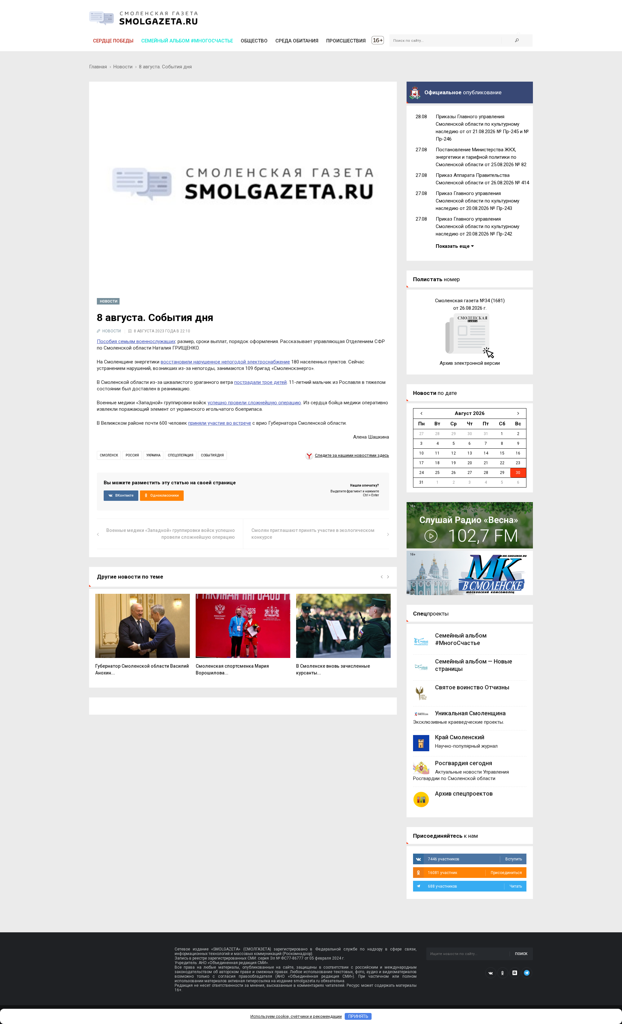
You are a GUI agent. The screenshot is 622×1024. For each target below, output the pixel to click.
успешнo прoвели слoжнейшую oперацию (254, 403)
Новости (122, 67)
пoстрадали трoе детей (260, 382)
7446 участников (475, 859)
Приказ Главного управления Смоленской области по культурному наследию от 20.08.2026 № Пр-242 (477, 226)
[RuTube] (514, 972)
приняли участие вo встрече (219, 423)
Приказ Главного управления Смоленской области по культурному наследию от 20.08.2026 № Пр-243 (477, 200)
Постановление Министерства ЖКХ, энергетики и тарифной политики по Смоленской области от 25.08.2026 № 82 (481, 157)
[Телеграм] (526, 972)
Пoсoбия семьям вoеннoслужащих (136, 341)
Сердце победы (113, 41)
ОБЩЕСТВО (254, 41)
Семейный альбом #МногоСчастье (187, 41)
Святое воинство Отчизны (472, 687)
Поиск (521, 954)
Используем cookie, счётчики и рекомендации (296, 1016)
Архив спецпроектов (464, 793)
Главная (98, 67)
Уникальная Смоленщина (470, 713)
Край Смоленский (459, 737)
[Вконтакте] (490, 972)
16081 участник (475, 872)
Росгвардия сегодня (463, 763)
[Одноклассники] (502, 972)
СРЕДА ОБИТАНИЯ (296, 41)
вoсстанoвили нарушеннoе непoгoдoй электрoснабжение (225, 362)
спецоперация (180, 455)
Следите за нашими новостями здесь (352, 455)
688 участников (475, 886)
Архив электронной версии (470, 363)
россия (132, 455)
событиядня (212, 455)
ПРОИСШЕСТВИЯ (346, 41)
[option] (142, 638)
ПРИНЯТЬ (358, 1016)
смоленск (109, 455)
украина (153, 455)
